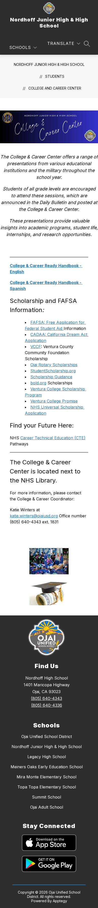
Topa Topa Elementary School (46, 786)
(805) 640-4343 (46, 698)
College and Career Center (54, 88)
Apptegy (60, 901)
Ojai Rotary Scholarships (53, 364)
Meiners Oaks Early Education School (47, 766)
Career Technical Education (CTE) (52, 437)
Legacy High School (46, 756)
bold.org (38, 382)
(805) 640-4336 (46, 705)
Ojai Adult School (46, 807)
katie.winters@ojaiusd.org (34, 515)
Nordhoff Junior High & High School (49, 64)
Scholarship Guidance (51, 376)
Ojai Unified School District (46, 736)
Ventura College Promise (54, 401)
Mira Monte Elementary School (46, 776)
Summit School (46, 797)
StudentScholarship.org (53, 370)
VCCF (35, 346)
